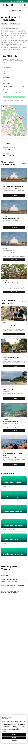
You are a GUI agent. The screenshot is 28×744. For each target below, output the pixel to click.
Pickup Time (6, 89)
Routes (8, 11)
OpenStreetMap (17, 135)
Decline (14, 737)
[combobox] (6, 74)
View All (24, 163)
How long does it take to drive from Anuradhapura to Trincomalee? (10, 580)
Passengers (6, 71)
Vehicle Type (6, 77)
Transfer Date (6, 83)
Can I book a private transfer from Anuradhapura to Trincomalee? (10, 591)
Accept (14, 734)
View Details (14, 195)
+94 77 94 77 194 (10, 1)
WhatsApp (20, 1)
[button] (8, 122)
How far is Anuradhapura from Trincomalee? (9, 574)
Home (2, 11)
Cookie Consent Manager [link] (7, 717)
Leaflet (11, 135)
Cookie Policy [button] (15, 728)
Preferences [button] (5, 731)
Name (4, 64)
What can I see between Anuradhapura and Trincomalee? (12, 586)
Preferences (14, 740)
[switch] (20, 5)
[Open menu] (25, 5)
